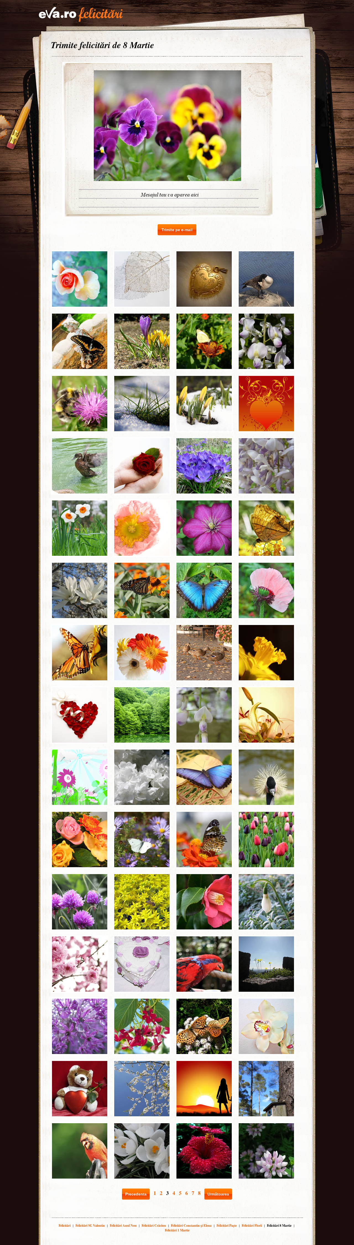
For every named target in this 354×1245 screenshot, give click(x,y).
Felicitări (65, 1225)
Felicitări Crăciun (154, 1225)
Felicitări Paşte (227, 1225)
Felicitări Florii (252, 1225)
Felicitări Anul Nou (123, 1225)
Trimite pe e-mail (177, 230)
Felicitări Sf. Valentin (90, 1225)
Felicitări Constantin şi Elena (191, 1225)
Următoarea (218, 1194)
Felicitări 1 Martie (177, 1230)
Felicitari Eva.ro (81, 14)
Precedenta (136, 1194)
